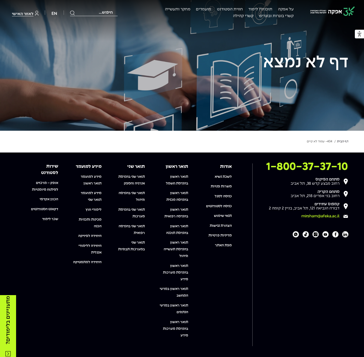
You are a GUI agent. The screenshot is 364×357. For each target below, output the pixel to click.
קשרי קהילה (243, 16)
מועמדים (203, 9)
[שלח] (72, 12)
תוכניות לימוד (260, 9)
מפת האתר (223, 245)
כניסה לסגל (223, 196)
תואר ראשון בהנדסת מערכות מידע (175, 272)
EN (54, 14)
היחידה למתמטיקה (87, 262)
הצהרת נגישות (221, 226)
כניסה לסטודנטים (219, 206)
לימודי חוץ (93, 209)
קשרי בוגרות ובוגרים (276, 16)
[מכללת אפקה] (332, 12)
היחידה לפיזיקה (90, 236)
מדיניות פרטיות (220, 235)
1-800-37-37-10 (307, 167)
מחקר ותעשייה (177, 9)
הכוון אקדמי (49, 199)
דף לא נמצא (305, 63)
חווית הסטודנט (230, 9)
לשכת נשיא (223, 176)
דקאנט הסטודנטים (44, 209)
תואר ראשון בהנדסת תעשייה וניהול (176, 249)
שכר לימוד (50, 219)
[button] (359, 34)
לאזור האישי (22, 14)
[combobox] (94, 12)
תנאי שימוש (223, 216)
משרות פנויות (221, 186)
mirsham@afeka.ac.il (320, 216)
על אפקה (286, 9)
